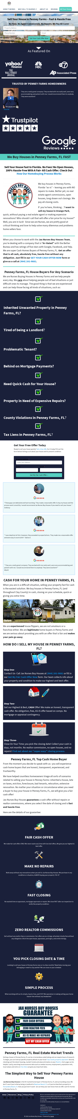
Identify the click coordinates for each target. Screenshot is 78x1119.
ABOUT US (44, 9)
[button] (11, 98)
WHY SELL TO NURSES (26, 9)
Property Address (22, 459)
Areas (4, 1095)
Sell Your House (65, 9)
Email (42, 467)
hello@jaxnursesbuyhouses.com (49, 1114)
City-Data (24, 1067)
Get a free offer (42, 449)
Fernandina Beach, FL (10, 1087)
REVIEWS (54, 9)
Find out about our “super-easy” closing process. (38, 751)
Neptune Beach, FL (40, 1084)
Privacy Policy (28, 1095)
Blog (19, 1095)
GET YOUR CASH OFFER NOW (46, 258)
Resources (12, 1095)
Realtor (58, 1062)
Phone (18, 467)
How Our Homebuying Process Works (39, 174)
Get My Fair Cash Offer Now (22, 677)
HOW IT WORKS (9, 9)
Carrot (52, 1116)
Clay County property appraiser (57, 1060)
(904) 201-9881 (44, 1112)
